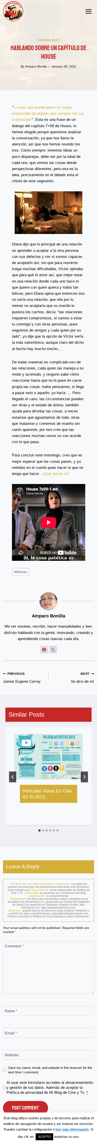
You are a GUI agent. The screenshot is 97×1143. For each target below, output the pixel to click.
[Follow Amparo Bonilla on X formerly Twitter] (53, 649)
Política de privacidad (25, 1092)
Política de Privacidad (46, 916)
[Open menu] (88, 11)
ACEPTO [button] (44, 1136)
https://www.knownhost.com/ (58, 907)
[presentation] (48, 756)
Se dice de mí (82, 678)
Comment (14, 946)
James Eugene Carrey (22, 678)
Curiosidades (48, 40)
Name (11, 1011)
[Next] (84, 776)
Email (11, 1033)
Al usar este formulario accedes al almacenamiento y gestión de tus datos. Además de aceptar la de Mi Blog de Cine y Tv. (50, 1087)
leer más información (72, 1129)
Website (11, 1055)
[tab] (39, 830)
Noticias (20, 572)
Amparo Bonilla (36, 66)
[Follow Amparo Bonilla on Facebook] (44, 649)
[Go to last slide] (12, 776)
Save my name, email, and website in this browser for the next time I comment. (50, 1070)
